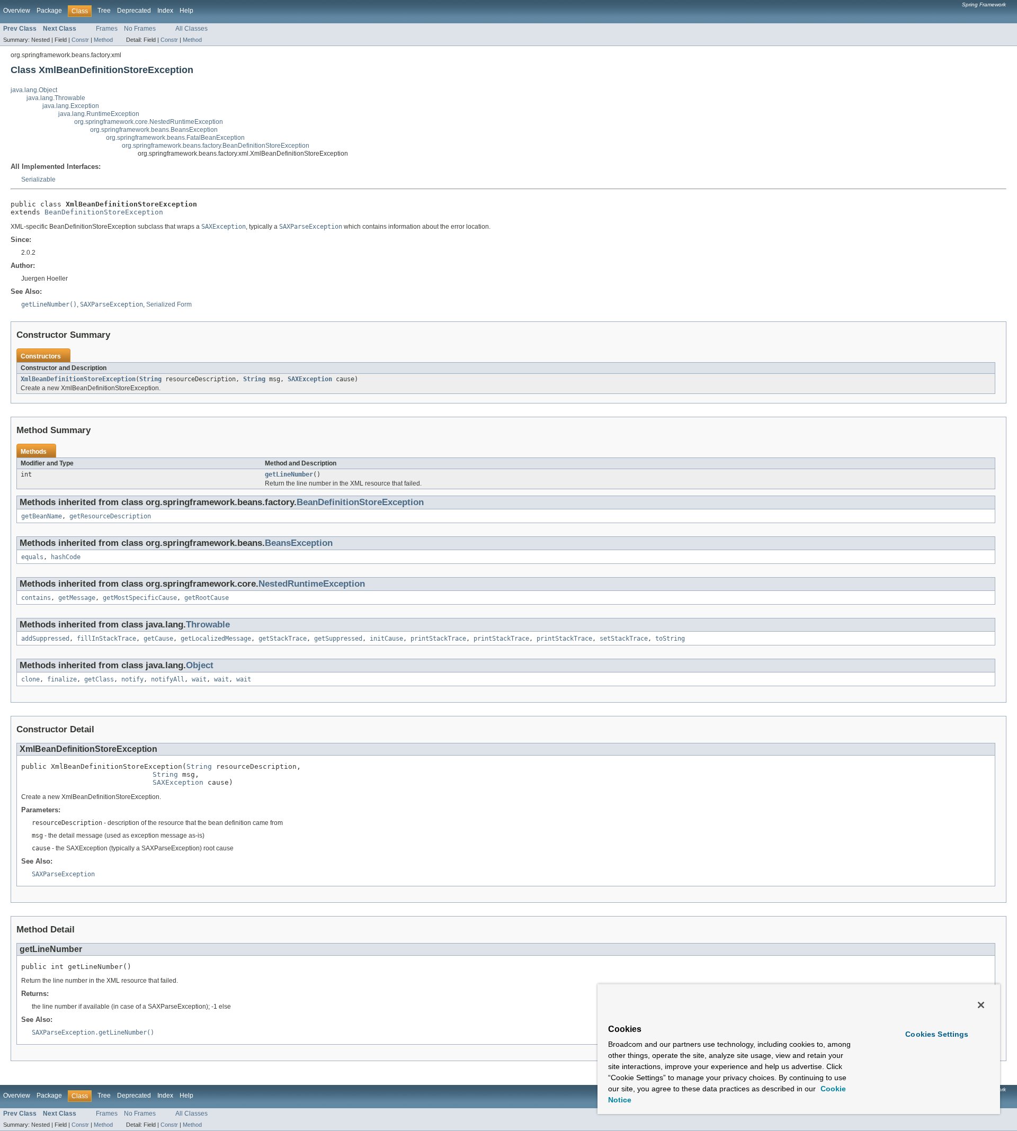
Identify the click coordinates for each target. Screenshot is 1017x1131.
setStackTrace (624, 638)
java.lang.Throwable (55, 98)
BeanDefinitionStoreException (103, 212)
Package (49, 10)
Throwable (208, 625)
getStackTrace (282, 638)
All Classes (191, 28)
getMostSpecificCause (140, 598)
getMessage (76, 598)
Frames (107, 28)
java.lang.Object (34, 90)
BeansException (299, 543)
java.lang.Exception (70, 106)
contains (36, 598)
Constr (80, 40)
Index (165, 10)
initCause (386, 638)
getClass (99, 679)
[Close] (981, 1005)
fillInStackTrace (106, 638)
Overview (16, 10)
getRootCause (206, 598)
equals (32, 557)
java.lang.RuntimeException (98, 114)
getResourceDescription (110, 516)
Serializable (38, 179)
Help (186, 10)
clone (30, 679)
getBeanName (41, 516)
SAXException (310, 379)
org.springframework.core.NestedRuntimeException (148, 121)
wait (199, 679)
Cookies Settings (936, 1034)
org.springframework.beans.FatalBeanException (175, 137)
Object (199, 665)
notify (132, 679)
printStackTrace (438, 638)
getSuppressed (338, 638)
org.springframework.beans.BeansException (154, 129)
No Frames (140, 28)
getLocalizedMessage (216, 638)
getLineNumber (289, 474)
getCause (158, 638)
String (150, 379)
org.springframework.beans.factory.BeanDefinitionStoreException (215, 145)
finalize (62, 679)
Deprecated (134, 10)
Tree (104, 10)
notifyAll (167, 679)
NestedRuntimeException (311, 584)
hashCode (66, 557)
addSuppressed (45, 638)
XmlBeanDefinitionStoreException (78, 379)
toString (670, 638)
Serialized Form (169, 304)
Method (103, 40)
